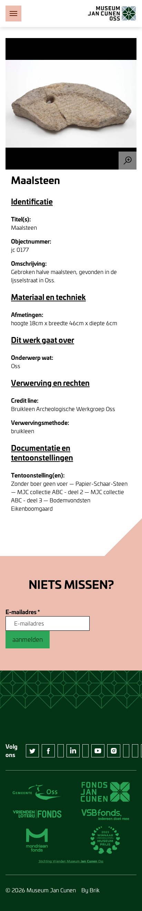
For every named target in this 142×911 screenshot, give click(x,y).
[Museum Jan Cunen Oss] (112, 13)
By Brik (90, 890)
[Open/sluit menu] (13, 13)
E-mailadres (23, 612)
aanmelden (27, 639)
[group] (71, 104)
